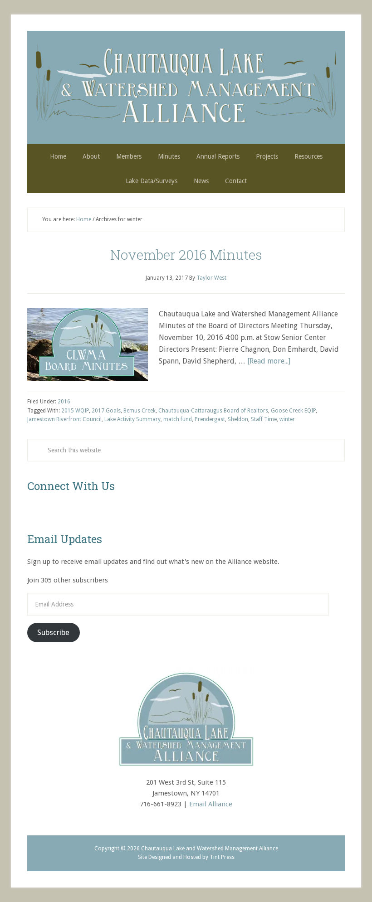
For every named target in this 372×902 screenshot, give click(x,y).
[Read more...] (268, 361)
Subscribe (53, 632)
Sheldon (238, 419)
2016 (64, 401)
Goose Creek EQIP (293, 410)
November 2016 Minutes (186, 254)
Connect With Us (71, 486)
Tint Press (222, 857)
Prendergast (210, 419)
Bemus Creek (139, 410)
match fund (177, 419)
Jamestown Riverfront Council (64, 419)
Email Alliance (210, 804)
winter (287, 419)
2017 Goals (106, 410)
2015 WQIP (75, 410)
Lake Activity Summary (132, 419)
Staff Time (264, 419)
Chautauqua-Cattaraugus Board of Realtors (213, 410)
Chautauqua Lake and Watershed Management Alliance (186, 87)
